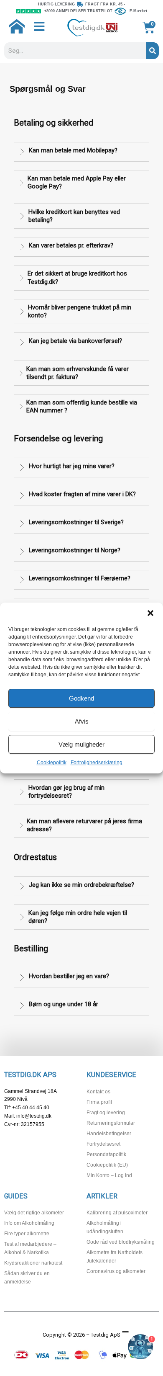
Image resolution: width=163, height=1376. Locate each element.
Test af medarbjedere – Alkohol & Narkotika (30, 1248)
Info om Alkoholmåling (29, 1223)
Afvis (82, 721)
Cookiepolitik (51, 762)
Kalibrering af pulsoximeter (117, 1213)
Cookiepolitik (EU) (107, 1165)
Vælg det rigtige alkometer (34, 1213)
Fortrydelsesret (103, 1144)
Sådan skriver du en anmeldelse (27, 1277)
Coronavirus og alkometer (116, 1271)
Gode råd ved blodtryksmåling (121, 1242)
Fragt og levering (106, 1113)
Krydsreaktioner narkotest (33, 1263)
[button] (150, 613)
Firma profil (99, 1102)
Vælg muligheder (81, 744)
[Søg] (152, 50)
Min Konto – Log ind (109, 1175)
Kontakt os (98, 1092)
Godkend (81, 698)
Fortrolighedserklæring (96, 762)
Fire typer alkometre (26, 1234)
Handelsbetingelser (109, 1133)
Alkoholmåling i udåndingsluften (105, 1227)
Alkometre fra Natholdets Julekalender (115, 1257)
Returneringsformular (111, 1123)
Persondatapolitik (106, 1154)
